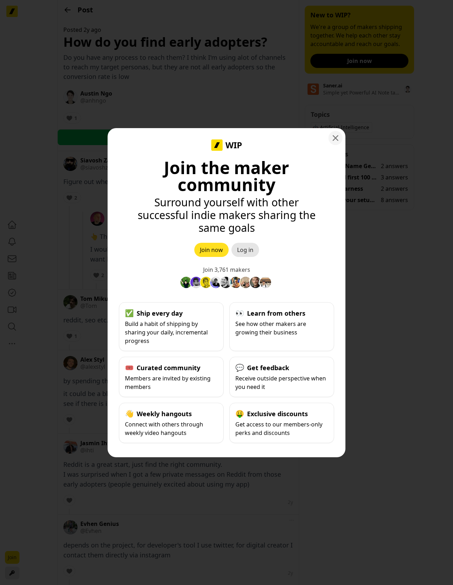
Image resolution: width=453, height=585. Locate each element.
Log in (245, 250)
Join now (211, 250)
